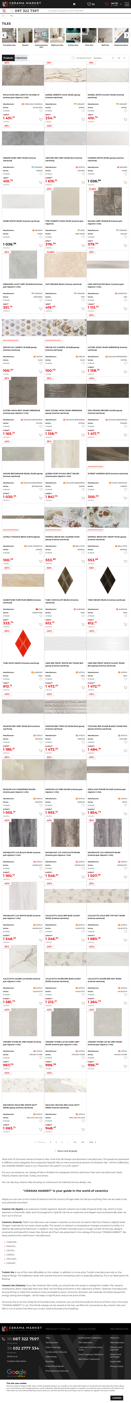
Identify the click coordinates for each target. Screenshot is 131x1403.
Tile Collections (85, 1342)
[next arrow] (95, 1142)
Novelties (50, 1361)
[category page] (9, 35)
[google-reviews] (16, 1375)
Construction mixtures (56, 1352)
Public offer (115, 1361)
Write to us (12, 1356)
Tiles (48, 1338)
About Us (114, 1338)
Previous (41, 1142)
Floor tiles (89, 45)
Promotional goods (55, 1366)
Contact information (16, 1361)
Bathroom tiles (57, 45)
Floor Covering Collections (90, 1354)
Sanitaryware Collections (90, 1338)
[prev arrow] (35, 1142)
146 (82, 1142)
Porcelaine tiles (9, 45)
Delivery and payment (116, 1348)
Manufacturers (117, 1342)
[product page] (108, 138)
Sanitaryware (52, 1342)
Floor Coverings (53, 1347)
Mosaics (25, 45)
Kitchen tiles (73, 45)
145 (74, 1142)
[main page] (22, 4)
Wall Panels (51, 1356)
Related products (121, 45)
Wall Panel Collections (88, 1359)
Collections (21, 58)
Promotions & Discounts (57, 1371)
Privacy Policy (116, 1366)
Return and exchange (115, 1355)
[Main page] (22, 1328)
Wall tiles (105, 45)
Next (91, 1142)
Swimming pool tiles (41, 46)
